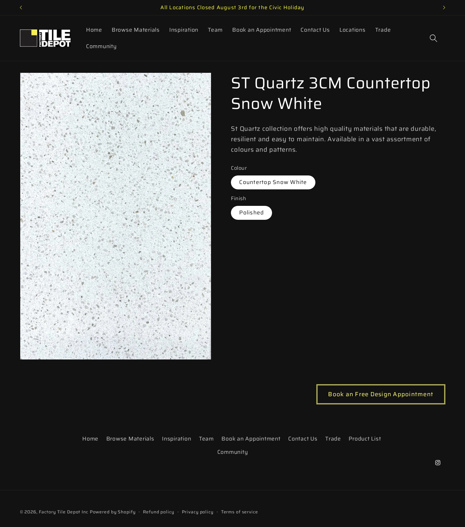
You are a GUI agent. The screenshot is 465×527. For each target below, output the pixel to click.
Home (90, 438)
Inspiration (176, 438)
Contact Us (303, 438)
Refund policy (158, 512)
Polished (251, 212)
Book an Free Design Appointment (380, 394)
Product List (365, 438)
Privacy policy (198, 512)
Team (206, 438)
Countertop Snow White (273, 182)
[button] (433, 38)
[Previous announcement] (21, 7)
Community (232, 451)
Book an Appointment (250, 438)
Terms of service (239, 512)
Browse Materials (130, 438)
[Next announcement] (444, 7)
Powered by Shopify (113, 511)
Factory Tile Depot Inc (63, 511)
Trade (333, 438)
